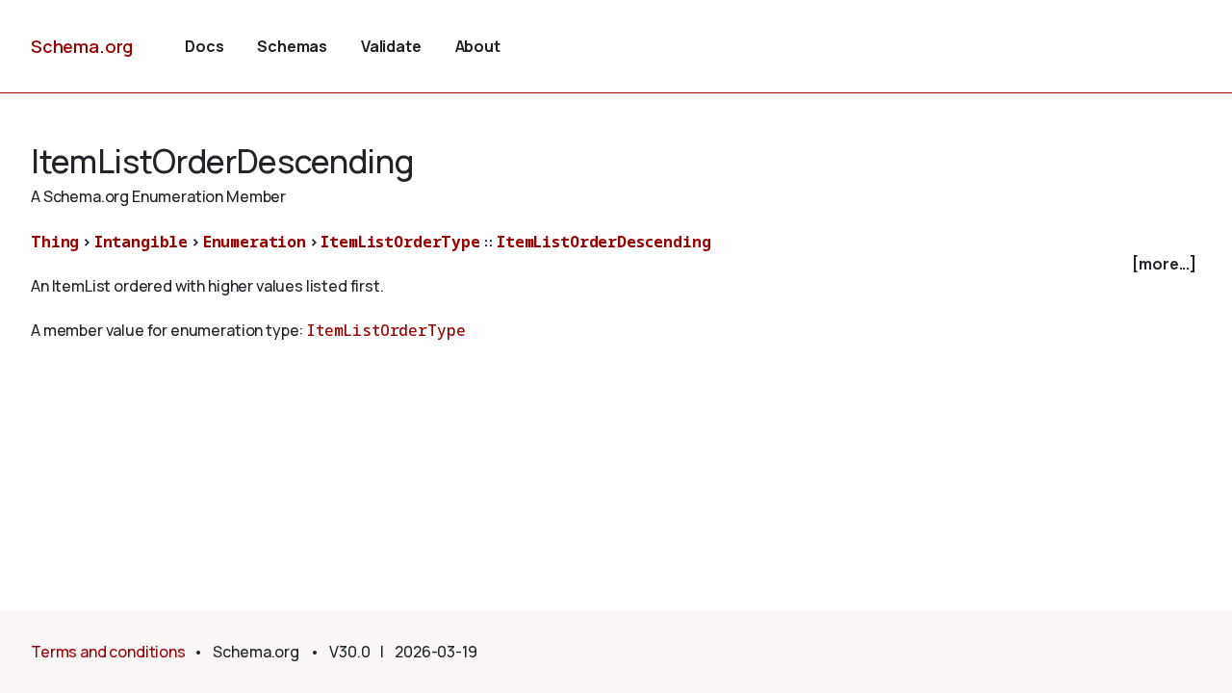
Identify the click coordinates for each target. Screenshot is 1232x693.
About (477, 46)
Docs (204, 46)
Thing (55, 241)
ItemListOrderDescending (603, 241)
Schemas (292, 46)
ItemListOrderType (400, 241)
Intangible (141, 241)
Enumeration (254, 241)
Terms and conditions (108, 651)
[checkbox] (616, 264)
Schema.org (82, 46)
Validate (391, 46)
